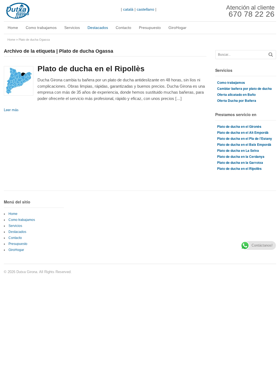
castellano (145, 9)
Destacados (98, 27)
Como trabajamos (41, 27)
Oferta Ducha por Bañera (236, 100)
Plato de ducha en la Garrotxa (240, 162)
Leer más (11, 110)
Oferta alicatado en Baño (236, 94)
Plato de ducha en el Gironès (239, 126)
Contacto (123, 27)
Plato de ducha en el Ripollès (91, 68)
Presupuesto (150, 27)
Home (13, 27)
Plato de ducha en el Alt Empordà (243, 132)
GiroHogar (177, 27)
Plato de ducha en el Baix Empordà (244, 144)
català (128, 9)
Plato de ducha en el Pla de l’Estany (244, 138)
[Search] (271, 54)
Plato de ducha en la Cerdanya (240, 156)
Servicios (72, 27)
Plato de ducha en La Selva (238, 150)
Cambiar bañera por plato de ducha (244, 88)
